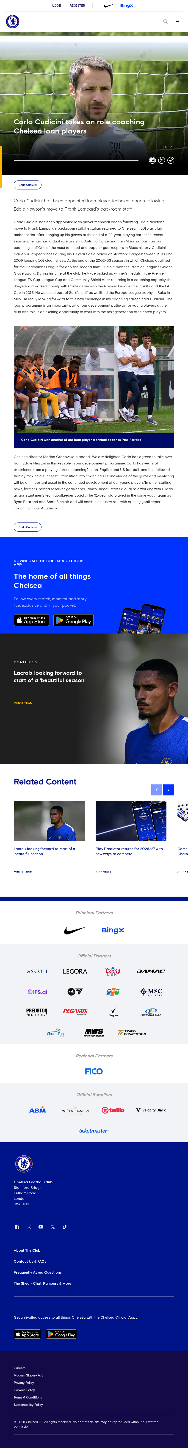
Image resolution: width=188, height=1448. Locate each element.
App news (104, 871)
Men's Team (23, 703)
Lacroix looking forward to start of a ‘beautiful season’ (44, 851)
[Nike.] (109, 5)
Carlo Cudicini (28, 185)
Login (57, 5)
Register (77, 5)
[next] (168, 789)
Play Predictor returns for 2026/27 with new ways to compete (129, 851)
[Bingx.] (127, 5)
